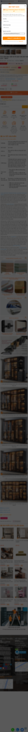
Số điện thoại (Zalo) (7, 24)
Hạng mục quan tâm (7, 31)
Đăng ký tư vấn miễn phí (14, 38)
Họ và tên (4, 18)
